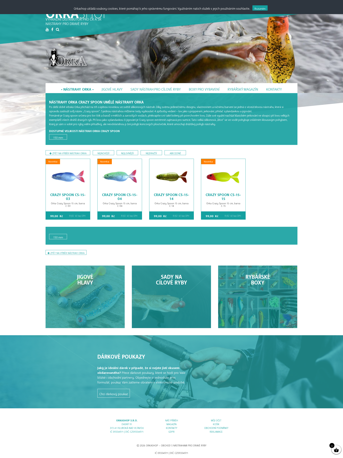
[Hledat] (57, 29)
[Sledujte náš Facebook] (52, 29)
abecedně (175, 153)
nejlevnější (127, 153)
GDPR (171, 431)
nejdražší (151, 153)
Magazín (243, 88)
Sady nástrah (156, 88)
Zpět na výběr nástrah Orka (69, 153)
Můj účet (216, 420)
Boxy (204, 88)
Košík (216, 423)
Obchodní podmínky (216, 427)
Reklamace (216, 431)
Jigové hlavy (112, 88)
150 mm (58, 137)
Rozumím (260, 8)
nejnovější (103, 153)
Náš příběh (171, 420)
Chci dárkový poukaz (113, 393)
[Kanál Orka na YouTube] (47, 29)
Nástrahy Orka (77, 88)
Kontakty (274, 88)
